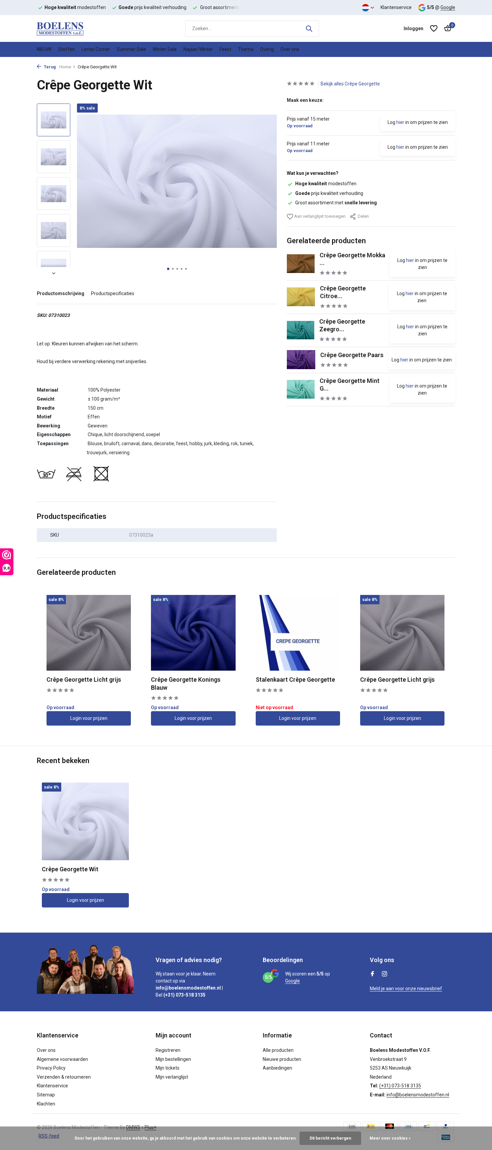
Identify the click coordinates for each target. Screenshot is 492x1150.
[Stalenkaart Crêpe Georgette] (298, 633)
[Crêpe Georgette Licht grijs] (89, 633)
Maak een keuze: (305, 100)
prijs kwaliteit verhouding (329, 193)
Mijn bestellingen (173, 1059)
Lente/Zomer (96, 49)
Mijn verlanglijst (172, 1077)
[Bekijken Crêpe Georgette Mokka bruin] (301, 263)
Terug (49, 66)
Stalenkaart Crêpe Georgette (295, 679)
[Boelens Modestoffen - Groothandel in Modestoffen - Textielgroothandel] (70, 28)
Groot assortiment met (336, 202)
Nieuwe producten (282, 1059)
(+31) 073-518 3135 (400, 1085)
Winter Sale (165, 49)
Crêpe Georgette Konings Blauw (186, 683)
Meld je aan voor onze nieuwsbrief (406, 988)
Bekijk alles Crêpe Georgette (350, 83)
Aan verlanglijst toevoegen (319, 215)
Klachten (46, 1103)
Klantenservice (396, 7)
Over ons (289, 49)
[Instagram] (384, 974)
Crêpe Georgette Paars (352, 354)
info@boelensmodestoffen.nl (418, 1094)
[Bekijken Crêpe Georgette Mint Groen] (301, 389)
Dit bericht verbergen (330, 1138)
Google (447, 7)
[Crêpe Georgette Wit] (85, 822)
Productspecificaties (112, 293)
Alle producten (278, 1050)
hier (400, 122)
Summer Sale (131, 49)
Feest (225, 49)
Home (65, 66)
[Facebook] (372, 974)
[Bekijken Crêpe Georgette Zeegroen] (301, 330)
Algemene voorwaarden (62, 1059)
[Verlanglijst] (433, 28)
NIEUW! (44, 49)
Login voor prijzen (88, 718)
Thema (245, 49)
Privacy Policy (51, 1068)
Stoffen (66, 49)
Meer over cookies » (390, 1138)
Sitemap (46, 1094)
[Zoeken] (309, 28)
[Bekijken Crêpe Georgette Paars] (301, 359)
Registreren (168, 1050)
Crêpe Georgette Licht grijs (84, 679)
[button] (168, 269)
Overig (267, 49)
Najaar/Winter (198, 49)
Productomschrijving (60, 293)
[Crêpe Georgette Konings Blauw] (193, 633)
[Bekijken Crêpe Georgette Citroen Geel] (301, 296)
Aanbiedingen (277, 1068)
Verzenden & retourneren (64, 1077)
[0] (446, 28)
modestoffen (325, 183)
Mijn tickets (167, 1068)
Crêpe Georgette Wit (70, 869)
